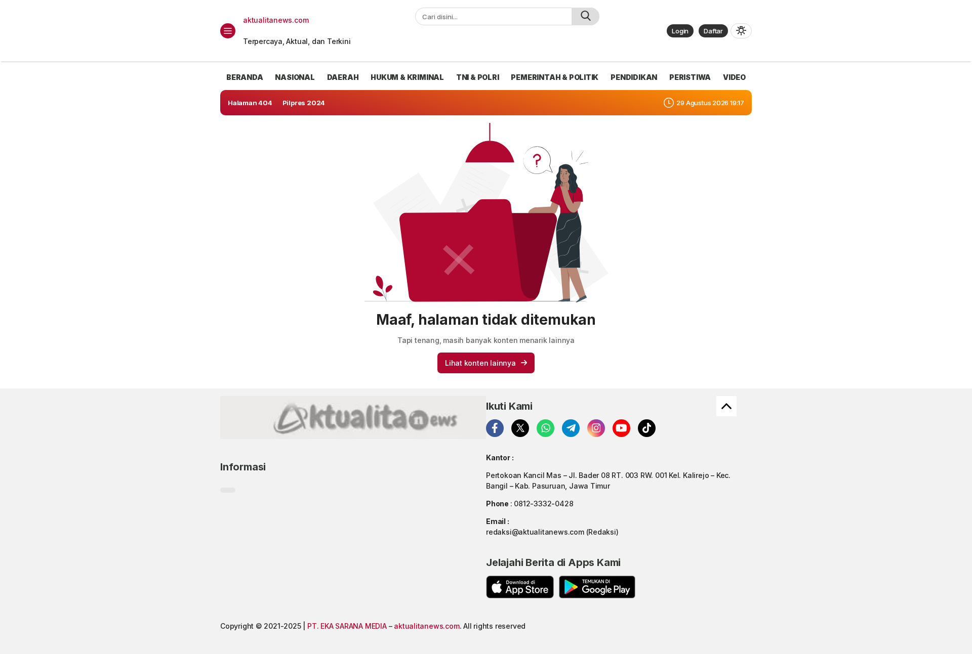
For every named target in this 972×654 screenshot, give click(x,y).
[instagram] (596, 428)
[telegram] (571, 428)
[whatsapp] (545, 428)
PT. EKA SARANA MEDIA (347, 626)
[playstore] (597, 587)
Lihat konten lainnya (480, 363)
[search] (585, 16)
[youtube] (621, 428)
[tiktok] (647, 428)
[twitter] (520, 428)
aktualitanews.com (275, 20)
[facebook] (495, 428)
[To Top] (726, 406)
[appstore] (520, 587)
